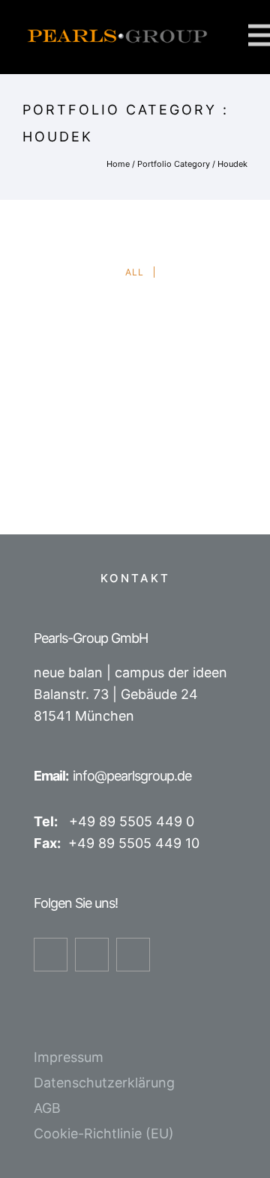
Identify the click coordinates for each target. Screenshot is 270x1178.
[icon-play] (137, 954)
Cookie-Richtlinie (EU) (104, 1133)
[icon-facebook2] (54, 954)
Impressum (69, 1057)
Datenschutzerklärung (104, 1082)
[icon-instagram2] (95, 954)
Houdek (233, 164)
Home (118, 164)
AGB (47, 1108)
